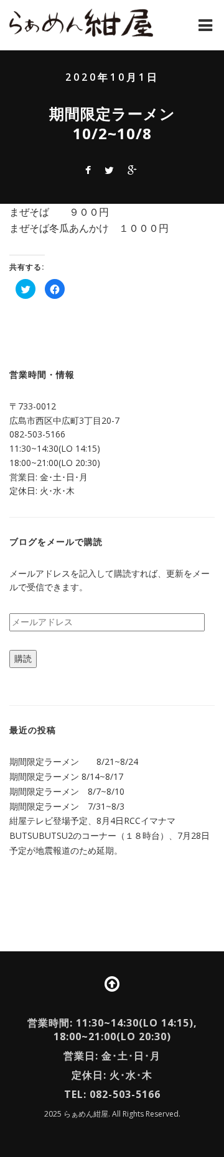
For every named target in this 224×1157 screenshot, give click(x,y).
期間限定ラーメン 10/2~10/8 (120, 123)
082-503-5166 (37, 434)
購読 (23, 658)
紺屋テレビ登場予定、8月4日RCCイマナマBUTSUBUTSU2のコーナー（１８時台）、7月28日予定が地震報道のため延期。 (109, 835)
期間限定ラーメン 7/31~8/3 (66, 806)
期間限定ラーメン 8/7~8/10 (66, 791)
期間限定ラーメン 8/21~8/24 (73, 761)
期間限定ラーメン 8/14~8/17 (66, 776)
